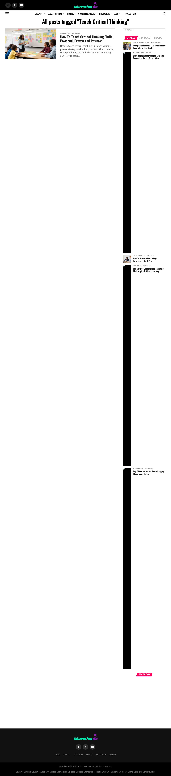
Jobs (116, 13)
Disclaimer (78, 754)
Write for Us (101, 754)
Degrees (70, 13)
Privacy (89, 754)
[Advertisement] (144, 699)
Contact (67, 754)
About (57, 754)
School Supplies (129, 13)
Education (39, 13)
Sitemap (112, 754)
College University (56, 13)
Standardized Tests (86, 13)
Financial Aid (104, 13)
